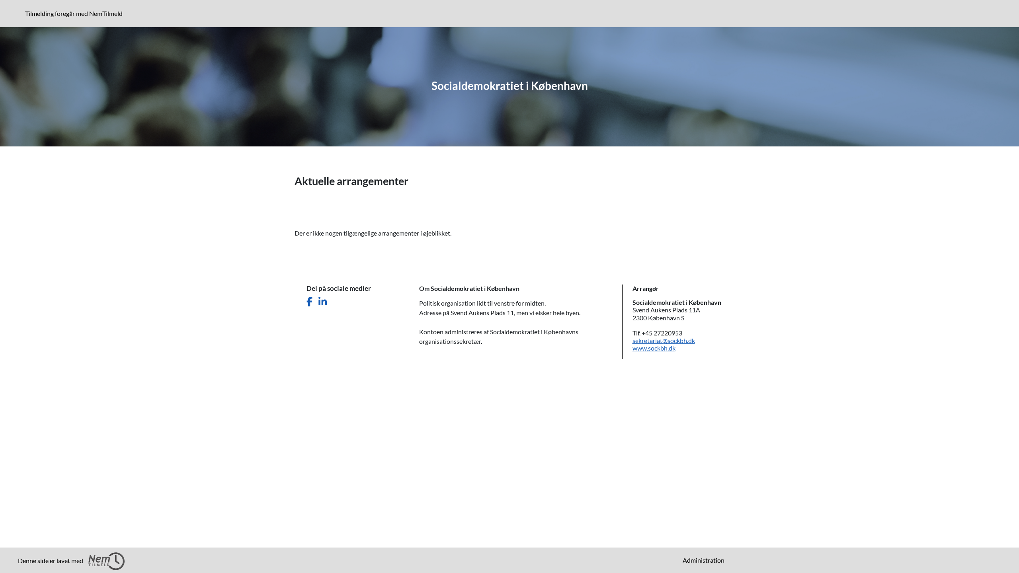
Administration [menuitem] (703, 560)
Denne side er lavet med (51, 560)
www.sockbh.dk (653, 348)
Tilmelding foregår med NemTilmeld (75, 13)
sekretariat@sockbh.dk (663, 340)
